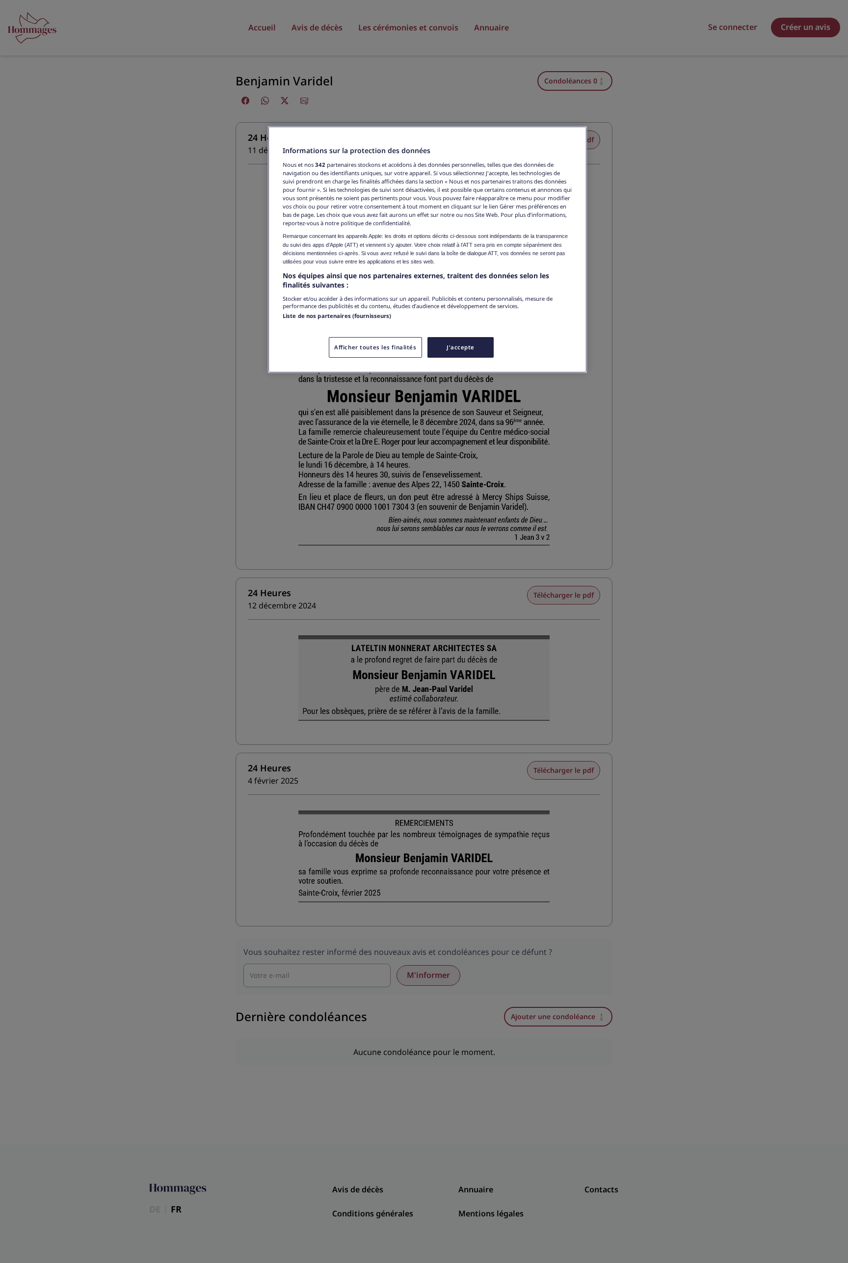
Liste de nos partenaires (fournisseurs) (337, 315)
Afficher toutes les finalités (375, 347)
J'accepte (461, 347)
